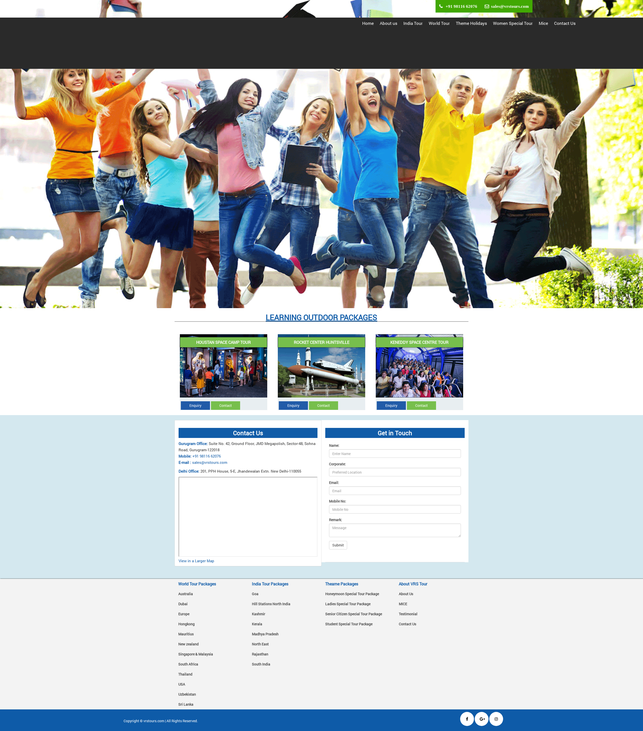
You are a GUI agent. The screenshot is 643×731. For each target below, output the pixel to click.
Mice (543, 23)
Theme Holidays (471, 23)
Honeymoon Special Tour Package (352, 593)
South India (261, 664)
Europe (183, 613)
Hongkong (186, 624)
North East (260, 644)
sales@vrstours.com (509, 6)
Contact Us (565, 23)
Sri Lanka (185, 704)
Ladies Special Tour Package (347, 603)
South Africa (188, 664)
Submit (338, 545)
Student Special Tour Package (348, 624)
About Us (406, 593)
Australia (185, 593)
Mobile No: (337, 501)
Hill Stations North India (271, 603)
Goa (255, 593)
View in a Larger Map (196, 560)
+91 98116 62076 (460, 6)
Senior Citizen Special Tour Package (353, 613)
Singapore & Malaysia (195, 654)
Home (368, 23)
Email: (334, 482)
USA (181, 684)
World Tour (439, 23)
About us (388, 23)
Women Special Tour (513, 23)
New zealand (188, 644)
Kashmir (258, 613)
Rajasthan (260, 654)
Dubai (183, 603)
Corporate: (337, 464)
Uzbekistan (187, 694)
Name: (334, 445)
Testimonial (408, 613)
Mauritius (186, 634)
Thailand (185, 674)
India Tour (413, 23)
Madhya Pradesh (265, 634)
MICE (403, 603)
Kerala (257, 624)
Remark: (335, 519)
